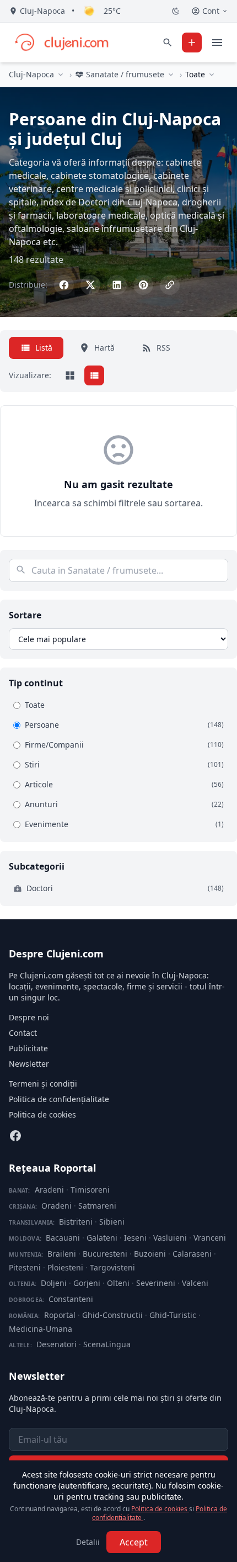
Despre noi (29, 1017)
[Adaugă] (192, 42)
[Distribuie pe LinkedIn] (117, 285)
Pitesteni (25, 1267)
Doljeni (54, 1283)
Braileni (61, 1253)
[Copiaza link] (170, 285)
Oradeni (56, 1205)
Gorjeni (86, 1283)
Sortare (25, 615)
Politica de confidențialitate (59, 1099)
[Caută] (167, 42)
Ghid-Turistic (172, 1315)
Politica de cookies (42, 1114)
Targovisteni (112, 1267)
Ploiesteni (65, 1267)
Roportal (60, 1315)
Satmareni (97, 1205)
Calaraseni (192, 1253)
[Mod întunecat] (175, 11)
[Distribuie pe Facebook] (64, 285)
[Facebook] (15, 1135)
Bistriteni (76, 1221)
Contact (23, 1033)
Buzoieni (150, 1253)
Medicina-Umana (40, 1328)
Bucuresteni (105, 1253)
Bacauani (63, 1237)
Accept (134, 1542)
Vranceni (209, 1237)
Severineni (155, 1283)
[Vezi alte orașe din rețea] (60, 74)
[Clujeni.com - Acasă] (61, 42)
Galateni (102, 1237)
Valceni (195, 1283)
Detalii (88, 1542)
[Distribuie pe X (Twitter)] (90, 285)
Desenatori (56, 1344)
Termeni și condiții (43, 1083)
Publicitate (28, 1048)
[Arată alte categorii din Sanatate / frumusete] (170, 74)
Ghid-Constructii (112, 1315)
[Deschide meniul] (217, 42)
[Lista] (94, 375)
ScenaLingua (107, 1344)
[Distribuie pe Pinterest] (143, 285)
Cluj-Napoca (31, 74)
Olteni (118, 1283)
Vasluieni (170, 1237)
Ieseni (135, 1237)
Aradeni (49, 1189)
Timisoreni (90, 1189)
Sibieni (112, 1221)
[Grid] (70, 375)
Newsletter (29, 1063)
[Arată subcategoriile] (211, 74)
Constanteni (71, 1299)
